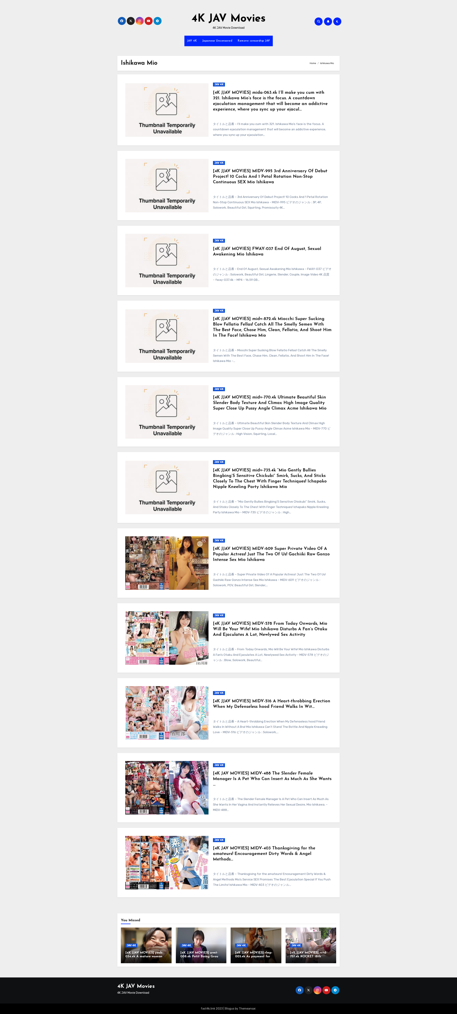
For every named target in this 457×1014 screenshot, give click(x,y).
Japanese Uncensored (217, 40)
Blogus (229, 1008)
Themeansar (247, 1008)
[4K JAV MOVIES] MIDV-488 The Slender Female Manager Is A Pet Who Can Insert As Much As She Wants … (272, 779)
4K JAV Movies (229, 19)
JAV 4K (192, 40)
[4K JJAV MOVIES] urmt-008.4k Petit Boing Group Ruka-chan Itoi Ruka (200, 956)
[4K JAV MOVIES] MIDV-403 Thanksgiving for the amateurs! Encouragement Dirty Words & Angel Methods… (264, 854)
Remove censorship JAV (254, 40)
